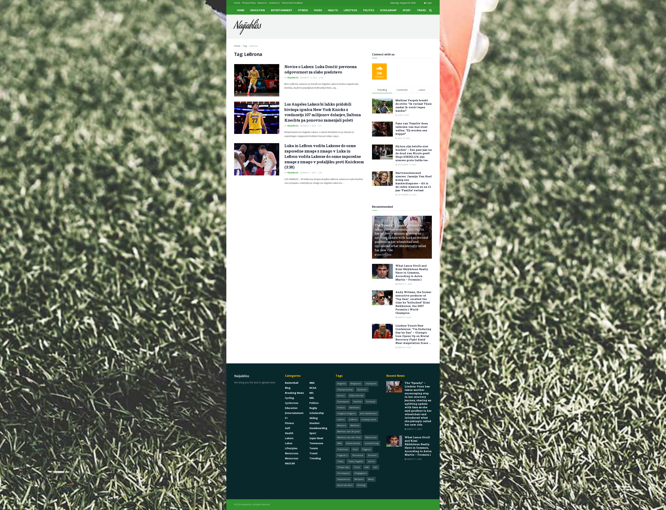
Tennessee (316, 443)
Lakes (288, 443)
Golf (287, 428)
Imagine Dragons (346, 413)
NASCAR (290, 463)
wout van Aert (345, 485)
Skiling (313, 418)
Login (429, 2)
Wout (371, 479)
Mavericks (370, 437)
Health (333, 10)
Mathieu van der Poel (349, 437)
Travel (421, 10)
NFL (311, 392)
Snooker (314, 423)
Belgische (356, 383)
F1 (286, 418)
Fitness (303, 10)
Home (237, 2)
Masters (341, 425)
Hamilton (354, 407)
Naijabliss (247, 27)
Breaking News (294, 392)
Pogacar (366, 449)
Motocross (291, 453)
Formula (370, 401)
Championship (345, 389)
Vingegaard (361, 473)
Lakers (289, 438)
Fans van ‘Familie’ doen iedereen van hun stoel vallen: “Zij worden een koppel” (411, 128)
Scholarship (388, 10)
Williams (359, 479)
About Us (262, 2)
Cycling (289, 398)
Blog (288, 387)
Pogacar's (342, 455)
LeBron (353, 419)
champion (371, 383)
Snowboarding (318, 428)
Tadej (340, 461)
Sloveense (357, 455)
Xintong (361, 485)
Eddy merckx (356, 395)
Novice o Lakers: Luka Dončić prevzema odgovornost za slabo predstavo (320, 69)
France (341, 407)
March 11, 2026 (383, 254)
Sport (407, 10)
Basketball (291, 382)
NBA (312, 382)
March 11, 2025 (309, 77)
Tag (245, 45)
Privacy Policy (248, 2)
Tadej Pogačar (355, 461)
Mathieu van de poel (348, 431)
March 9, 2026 (404, 317)
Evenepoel (343, 401)
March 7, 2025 (309, 125)
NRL (311, 398)
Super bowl (316, 438)
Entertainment (281, 10)
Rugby (313, 408)
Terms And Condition (292, 2)
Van (375, 467)
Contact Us (274, 2)
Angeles (341, 383)
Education (257, 10)
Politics (368, 10)
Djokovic (362, 389)
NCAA (312, 387)
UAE (367, 467)
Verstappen (343, 473)
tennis (371, 461)
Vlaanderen (343, 479)
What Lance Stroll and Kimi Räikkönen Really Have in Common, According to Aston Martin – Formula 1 (411, 272)
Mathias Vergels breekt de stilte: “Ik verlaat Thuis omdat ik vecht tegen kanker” (413, 105)
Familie (357, 401)
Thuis (357, 467)
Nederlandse (353, 443)
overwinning (371, 443)
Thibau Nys (343, 467)
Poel (355, 449)
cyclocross (291, 403)
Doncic (341, 395)
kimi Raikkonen (368, 413)
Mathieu (355, 425)
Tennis (313, 448)
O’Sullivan (342, 449)
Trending (315, 458)
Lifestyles (350, 10)
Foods (318, 10)
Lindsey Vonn (369, 419)
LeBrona (253, 45)
